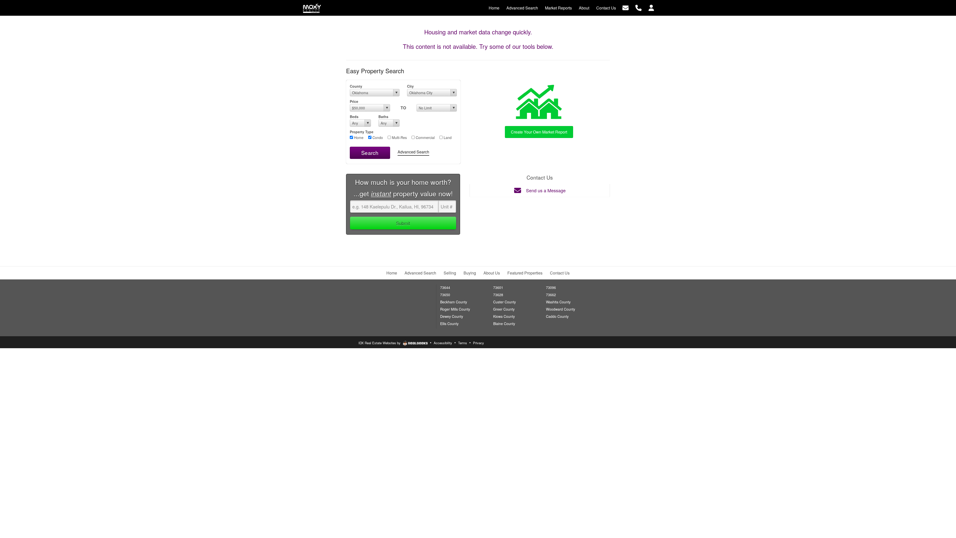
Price (354, 101)
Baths (383, 116)
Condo (377, 137)
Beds (354, 116)
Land (447, 137)
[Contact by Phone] (638, 7)
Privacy (478, 342)
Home (358, 137)
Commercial (425, 137)
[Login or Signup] (651, 7)
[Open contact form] (625, 7)
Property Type (361, 131)
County (356, 86)
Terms (462, 342)
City (410, 86)
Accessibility (443, 342)
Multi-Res (399, 137)
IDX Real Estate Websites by (380, 342)
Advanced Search (413, 152)
